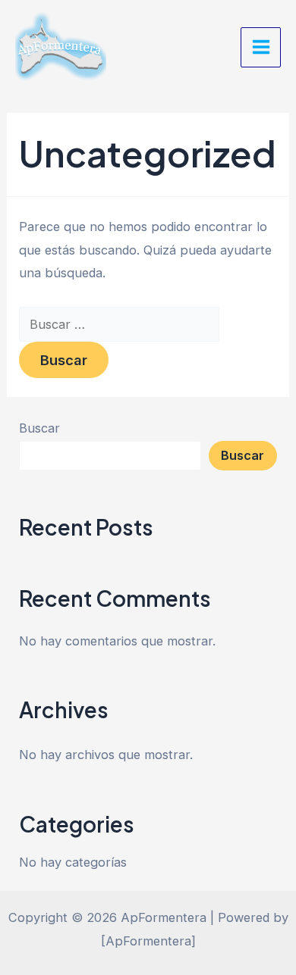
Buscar (39, 428)
